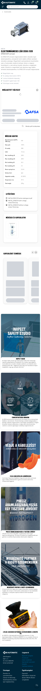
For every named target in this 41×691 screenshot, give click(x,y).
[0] (32, 3)
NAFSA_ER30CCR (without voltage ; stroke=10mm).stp (18, 206)
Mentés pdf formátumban (33, 126)
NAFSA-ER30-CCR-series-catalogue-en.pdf (20, 198)
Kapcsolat (25, 673)
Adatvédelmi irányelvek (29, 675)
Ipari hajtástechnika (8, 682)
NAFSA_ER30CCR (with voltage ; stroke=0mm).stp (17, 202)
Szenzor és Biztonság (9, 677)
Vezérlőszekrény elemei (10, 680)
